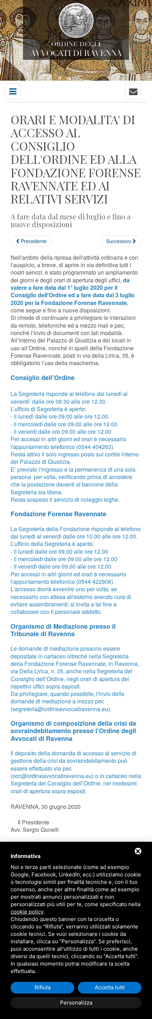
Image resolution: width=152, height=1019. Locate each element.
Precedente (33, 240)
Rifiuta (43, 987)
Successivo (119, 240)
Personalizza (76, 1002)
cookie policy (27, 911)
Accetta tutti (110, 987)
